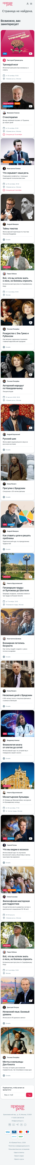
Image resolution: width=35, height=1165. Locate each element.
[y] (29, 1095)
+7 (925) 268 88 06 (17, 1117)
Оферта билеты (19, 1152)
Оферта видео (19, 1156)
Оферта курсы (19, 1159)
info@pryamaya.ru (17, 1121)
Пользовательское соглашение (19, 1149)
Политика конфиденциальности (19, 1146)
